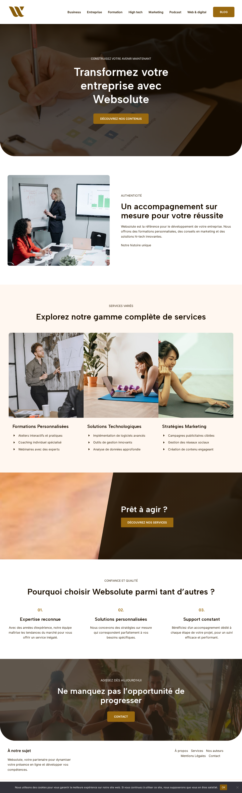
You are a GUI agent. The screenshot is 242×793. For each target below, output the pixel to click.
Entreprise (94, 12)
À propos (181, 751)
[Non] (237, 787)
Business (74, 12)
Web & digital (196, 12)
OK (223, 787)
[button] (223, 12)
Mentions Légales (193, 756)
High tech (136, 12)
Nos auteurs (214, 751)
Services (197, 751)
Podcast (175, 12)
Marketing (156, 12)
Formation (115, 12)
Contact (214, 756)
